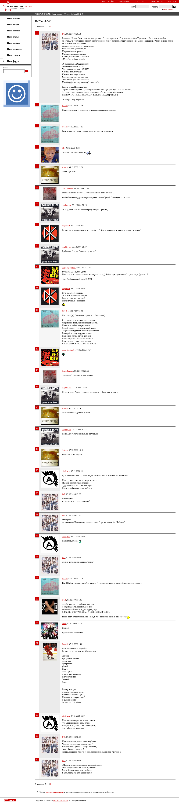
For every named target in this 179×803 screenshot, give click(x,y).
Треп (66, 14)
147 (63, 34)
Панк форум (57, 14)
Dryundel (66, 226)
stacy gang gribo (69, 267)
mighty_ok (66, 205)
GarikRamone (67, 188)
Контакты (139, 2)
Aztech (65, 167)
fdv (63, 148)
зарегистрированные (55, 792)
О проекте (124, 2)
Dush (64, 600)
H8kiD (64, 106)
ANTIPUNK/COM (42, 14)
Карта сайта (108, 2)
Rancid (65, 644)
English (172, 2)
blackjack (66, 471)
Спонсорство (156, 2)
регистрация (168, 9)
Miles (64, 623)
